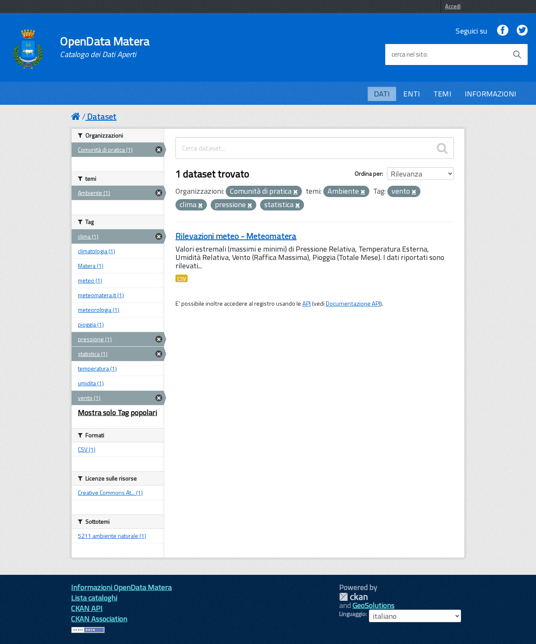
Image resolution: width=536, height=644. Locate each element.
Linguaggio (352, 614)
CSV (181, 278)
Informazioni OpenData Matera (121, 587)
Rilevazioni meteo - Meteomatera (235, 235)
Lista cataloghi (94, 597)
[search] (442, 148)
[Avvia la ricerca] (517, 54)
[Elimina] (295, 192)
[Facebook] (502, 30)
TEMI (442, 93)
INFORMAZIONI (490, 93)
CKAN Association (99, 618)
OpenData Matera (104, 47)
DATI (382, 93)
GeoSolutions (373, 605)
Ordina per (368, 173)
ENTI (411, 93)
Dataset (101, 116)
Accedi (453, 6)
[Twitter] (522, 30)
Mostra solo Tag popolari (117, 412)
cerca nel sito (409, 54)
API (306, 303)
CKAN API (87, 608)
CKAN (353, 596)
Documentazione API (353, 303)
